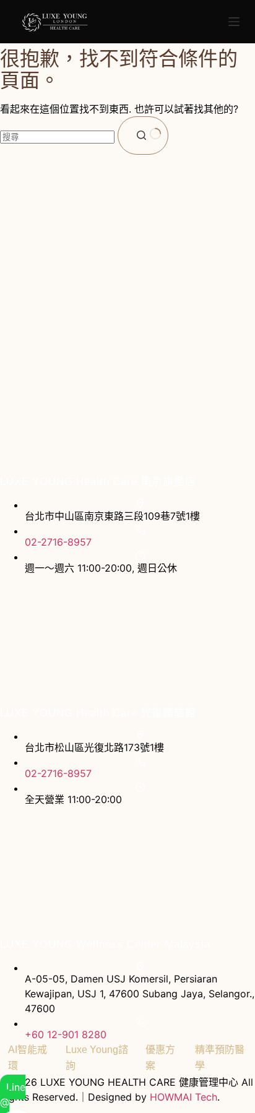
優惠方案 (160, 1057)
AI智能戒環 (27, 1057)
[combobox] (57, 137)
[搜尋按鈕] (143, 135)
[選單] (234, 21)
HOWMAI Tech (183, 1097)
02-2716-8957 (58, 542)
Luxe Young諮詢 (97, 1057)
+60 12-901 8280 (65, 1034)
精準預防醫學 (219, 1057)
